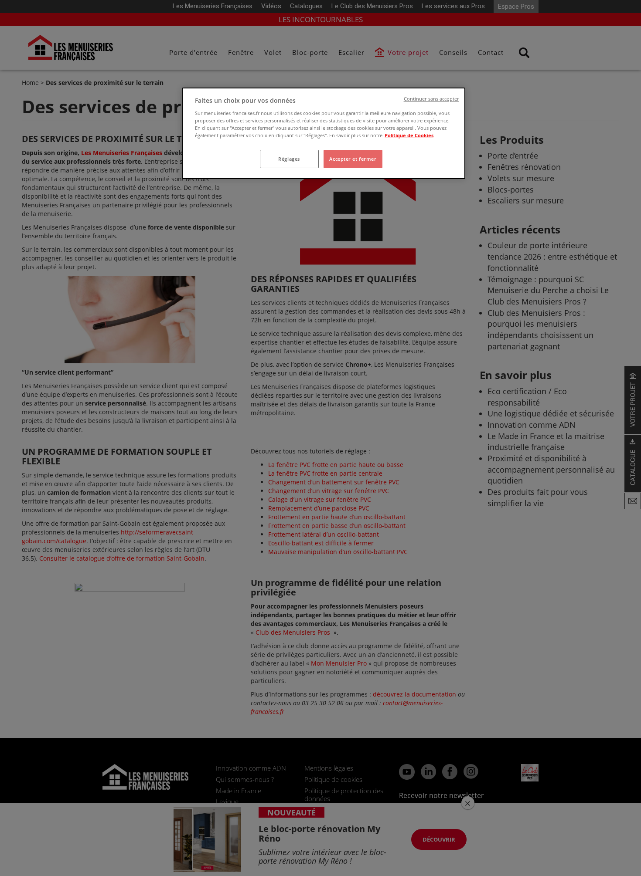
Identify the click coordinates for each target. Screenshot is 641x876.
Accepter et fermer (352, 159)
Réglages (289, 159)
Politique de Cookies (409, 135)
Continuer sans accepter (431, 99)
